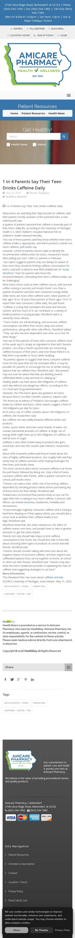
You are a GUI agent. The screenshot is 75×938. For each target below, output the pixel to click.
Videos (42, 144)
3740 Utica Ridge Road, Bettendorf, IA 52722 (32, 4)
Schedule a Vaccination (21, 863)
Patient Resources (33, 113)
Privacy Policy (15, 891)
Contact (12, 873)
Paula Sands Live (17, 900)
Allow (16, 930)
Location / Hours (20, 35)
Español (18, 28)
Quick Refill (57, 28)
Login (63, 35)
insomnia (29, 502)
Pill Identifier (37, 28)
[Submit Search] (64, 136)
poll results (26, 247)
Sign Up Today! (45, 35)
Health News (19, 144)
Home (14, 113)
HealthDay (30, 651)
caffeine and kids (53, 577)
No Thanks (41, 930)
